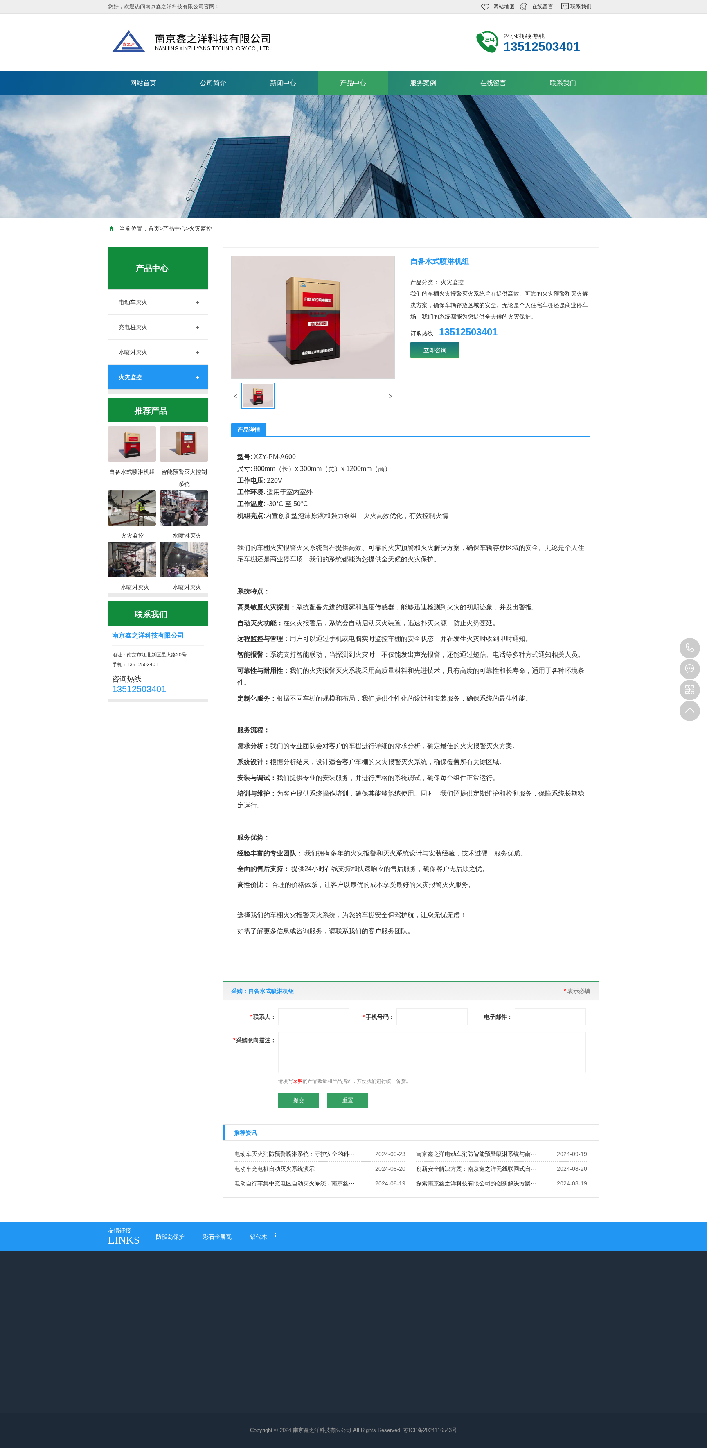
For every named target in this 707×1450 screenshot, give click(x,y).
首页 (154, 228)
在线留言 (542, 6)
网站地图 (504, 6)
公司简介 (213, 82)
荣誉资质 (127, 1389)
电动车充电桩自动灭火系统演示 (274, 1168)
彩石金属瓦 (217, 1236)
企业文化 (127, 1378)
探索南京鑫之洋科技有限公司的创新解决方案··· (476, 1183)
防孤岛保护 (170, 1236)
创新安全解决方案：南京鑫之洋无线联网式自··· (476, 1168)
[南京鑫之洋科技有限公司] (218, 41)
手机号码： (378, 1016)
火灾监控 (200, 228)
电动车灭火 (133, 302)
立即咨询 (434, 350)
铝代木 (258, 1236)
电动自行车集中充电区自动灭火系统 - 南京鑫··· (294, 1183)
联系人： (263, 1016)
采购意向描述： (254, 1040)
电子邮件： (498, 1016)
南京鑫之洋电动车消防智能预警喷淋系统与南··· (476, 1154)
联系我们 (581, 6)
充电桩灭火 (133, 327)
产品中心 (353, 82)
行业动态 (201, 1389)
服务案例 (423, 82)
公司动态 (201, 1378)
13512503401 (690, 648)
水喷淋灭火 (133, 352)
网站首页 (143, 82)
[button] (235, 396)
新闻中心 (283, 82)
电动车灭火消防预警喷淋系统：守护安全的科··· (294, 1154)
